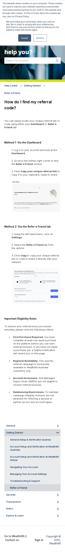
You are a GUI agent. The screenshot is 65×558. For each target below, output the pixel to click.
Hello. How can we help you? (30, 48)
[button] (58, 426)
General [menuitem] (10, 425)
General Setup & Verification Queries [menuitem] (30, 439)
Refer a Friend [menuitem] (18, 487)
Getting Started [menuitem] (14, 432)
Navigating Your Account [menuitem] (24, 467)
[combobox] (29, 60)
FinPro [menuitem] (9, 508)
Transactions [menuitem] (13, 501)
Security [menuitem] (10, 494)
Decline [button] (40, 37)
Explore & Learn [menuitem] (15, 515)
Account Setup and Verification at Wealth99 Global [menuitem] (34, 458)
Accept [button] (24, 37)
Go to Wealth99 (14, 536)
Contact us (12, 539)
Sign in (38, 539)
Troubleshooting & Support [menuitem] (25, 480)
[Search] (57, 60)
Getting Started (32, 85)
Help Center (11, 85)
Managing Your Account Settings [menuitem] (28, 473)
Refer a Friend (12, 93)
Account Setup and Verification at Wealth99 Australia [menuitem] (34, 448)
